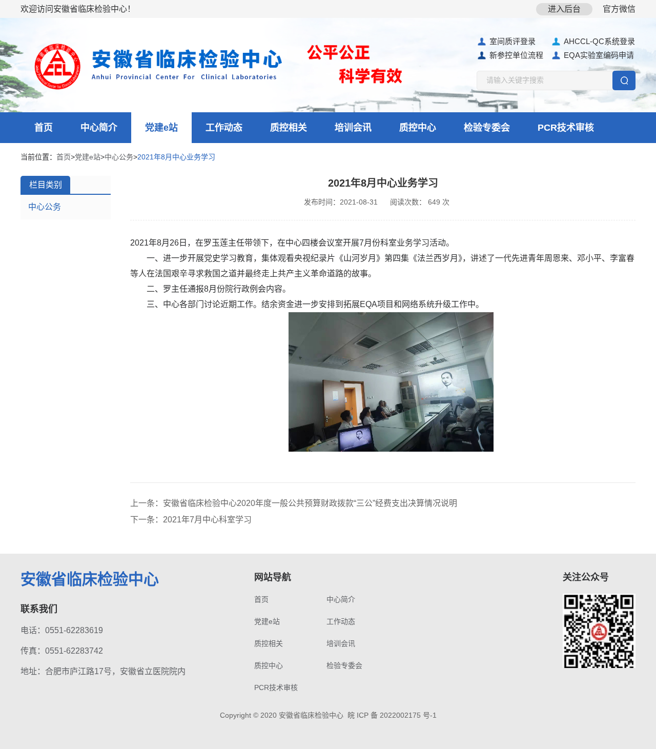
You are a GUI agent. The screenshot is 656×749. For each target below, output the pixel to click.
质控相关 (288, 128)
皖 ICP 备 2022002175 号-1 (392, 715)
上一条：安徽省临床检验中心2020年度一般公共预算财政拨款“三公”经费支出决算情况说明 (293, 503)
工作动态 (224, 128)
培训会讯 (353, 128)
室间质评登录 (512, 41)
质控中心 (417, 128)
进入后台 (564, 9)
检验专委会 (487, 128)
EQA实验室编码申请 (599, 55)
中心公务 (119, 157)
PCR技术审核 (566, 128)
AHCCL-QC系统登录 (599, 41)
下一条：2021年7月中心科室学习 (191, 519)
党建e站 (161, 128)
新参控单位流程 (516, 55)
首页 (43, 128)
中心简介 (98, 128)
